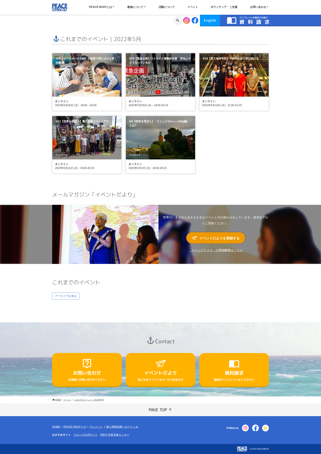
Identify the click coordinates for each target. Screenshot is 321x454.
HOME (58, 400)
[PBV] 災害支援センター (114, 434)
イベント (67, 400)
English (210, 20)
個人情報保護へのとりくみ (122, 426)
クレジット (96, 426)
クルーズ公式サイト (86, 434)
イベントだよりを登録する (219, 238)
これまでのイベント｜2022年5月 (89, 400)
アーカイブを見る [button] (65, 296)
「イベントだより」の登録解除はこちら (216, 250)
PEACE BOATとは (75, 426)
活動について (167, 7)
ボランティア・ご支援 (224, 7)
